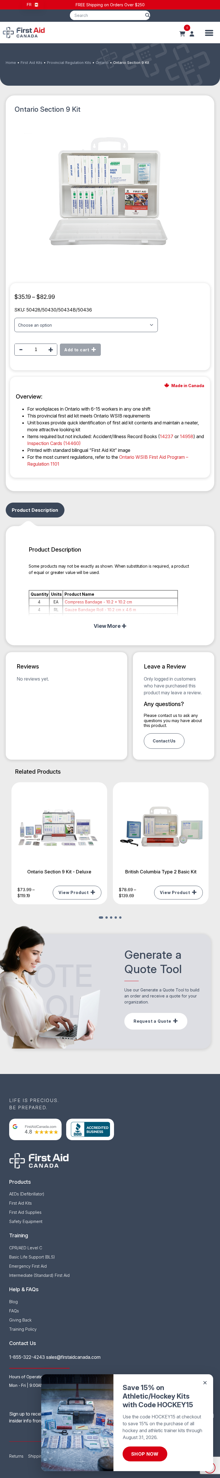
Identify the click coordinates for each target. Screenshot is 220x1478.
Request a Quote (152, 1021)
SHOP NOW (145, 1454)
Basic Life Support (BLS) (32, 1256)
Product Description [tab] (35, 510)
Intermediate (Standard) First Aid (39, 1275)
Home (11, 62)
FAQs (14, 1310)
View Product (73, 892)
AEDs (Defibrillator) (26, 1193)
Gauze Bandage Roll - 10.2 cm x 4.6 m (100, 609)
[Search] (148, 15)
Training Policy (23, 1329)
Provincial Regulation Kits (69, 62)
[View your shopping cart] (182, 34)
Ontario (102, 62)
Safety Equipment (25, 1221)
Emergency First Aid (28, 1266)
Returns (16, 1456)
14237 (166, 436)
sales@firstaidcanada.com (73, 1357)
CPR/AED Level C (25, 1247)
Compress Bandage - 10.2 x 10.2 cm (98, 601)
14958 (186, 436)
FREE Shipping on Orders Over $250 (110, 4)
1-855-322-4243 (27, 1357)
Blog (13, 1301)
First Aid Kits (31, 62)
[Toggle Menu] (209, 32)
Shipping (36, 1456)
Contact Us (164, 740)
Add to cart (76, 349)
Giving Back (20, 1320)
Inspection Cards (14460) (54, 443)
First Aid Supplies (25, 1212)
